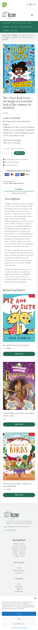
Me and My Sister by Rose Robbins (16, 345)
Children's (10, 183)
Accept (19, 613)
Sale (19, 584)
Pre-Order (14, 27)
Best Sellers (6, 27)
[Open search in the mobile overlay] (27, 5)
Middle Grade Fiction (19, 183)
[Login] (35, 4)
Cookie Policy (14, 627)
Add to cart (19, 153)
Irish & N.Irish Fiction (25, 27)
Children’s (6, 30)
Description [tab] (19, 189)
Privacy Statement (22, 627)
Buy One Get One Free (19, 23)
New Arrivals (7, 23)
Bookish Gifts (19, 591)
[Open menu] (33, 15)
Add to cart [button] (19, 354)
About (19, 568)
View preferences (19, 624)
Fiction (29, 23)
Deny (19, 619)
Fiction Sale (14, 30)
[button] (35, 598)
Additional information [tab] (19, 193)
